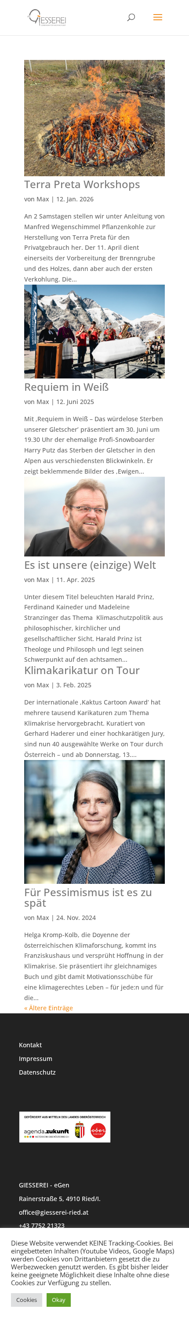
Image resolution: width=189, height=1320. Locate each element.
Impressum (35, 1058)
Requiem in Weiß (66, 386)
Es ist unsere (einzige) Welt (90, 564)
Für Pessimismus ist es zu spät (88, 897)
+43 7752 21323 (42, 1225)
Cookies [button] (26, 1300)
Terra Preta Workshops (82, 184)
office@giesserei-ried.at (53, 1212)
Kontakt (30, 1045)
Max (42, 199)
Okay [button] (58, 1300)
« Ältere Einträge (48, 1008)
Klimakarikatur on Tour (82, 670)
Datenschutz (37, 1072)
